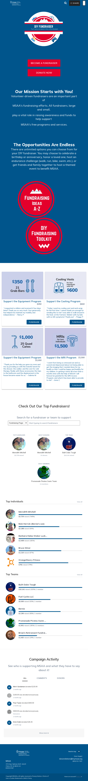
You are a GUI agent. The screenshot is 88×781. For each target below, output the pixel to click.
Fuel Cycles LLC (26, 596)
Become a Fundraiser (44, 63)
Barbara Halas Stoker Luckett (33, 536)
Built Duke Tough (27, 584)
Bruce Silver (25, 548)
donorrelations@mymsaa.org (70, 759)
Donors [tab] (61, 678)
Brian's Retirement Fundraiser (33, 633)
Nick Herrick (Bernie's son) (31, 524)
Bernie (22, 608)
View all (79, 502)
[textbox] (54, 423)
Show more (43, 733)
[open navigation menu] (84, 3)
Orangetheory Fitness (29, 560)
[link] (22, 322)
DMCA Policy (27, 778)
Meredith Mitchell (27, 511)
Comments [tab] (42, 678)
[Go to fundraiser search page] (65, 3)
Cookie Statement (16, 778)
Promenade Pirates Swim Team (33, 620)
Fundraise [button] (34, 322)
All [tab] (24, 678)
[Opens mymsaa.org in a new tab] (36, 216)
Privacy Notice (36, 776)
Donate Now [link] (44, 72)
